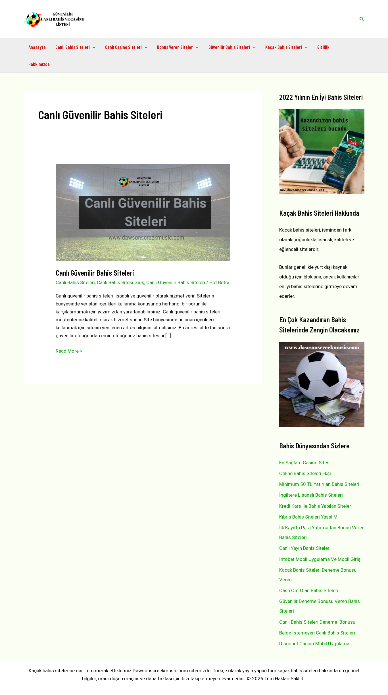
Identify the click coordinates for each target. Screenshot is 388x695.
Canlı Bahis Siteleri (72, 47)
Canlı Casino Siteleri (123, 47)
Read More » (69, 351)
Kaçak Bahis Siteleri (283, 47)
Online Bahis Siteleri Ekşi (305, 473)
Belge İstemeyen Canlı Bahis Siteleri (317, 633)
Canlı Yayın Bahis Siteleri (305, 548)
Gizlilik (323, 47)
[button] (361, 19)
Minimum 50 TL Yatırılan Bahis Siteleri (319, 484)
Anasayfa (37, 47)
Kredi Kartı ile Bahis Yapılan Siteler (315, 506)
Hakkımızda (39, 64)
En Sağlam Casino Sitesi (305, 462)
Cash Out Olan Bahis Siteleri (308, 590)
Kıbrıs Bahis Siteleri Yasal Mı (309, 517)
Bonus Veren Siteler (175, 47)
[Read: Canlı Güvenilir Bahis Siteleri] (143, 212)
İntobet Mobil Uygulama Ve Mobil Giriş (319, 559)
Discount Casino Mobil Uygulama (314, 643)
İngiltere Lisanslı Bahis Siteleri (311, 495)
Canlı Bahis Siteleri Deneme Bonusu (317, 622)
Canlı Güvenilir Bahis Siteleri (95, 272)
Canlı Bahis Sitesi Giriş (120, 282)
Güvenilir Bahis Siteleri (229, 47)
